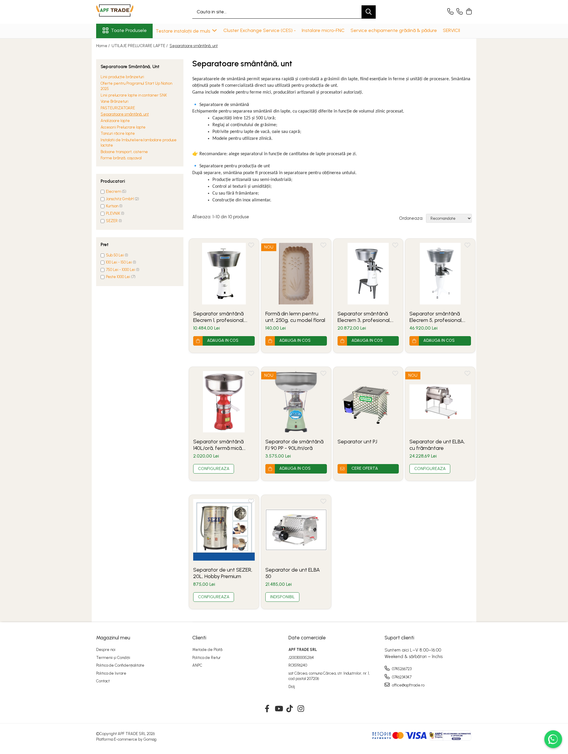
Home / (103, 45)
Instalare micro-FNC (323, 30)
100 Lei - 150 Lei (119, 262)
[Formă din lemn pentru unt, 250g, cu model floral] (296, 273)
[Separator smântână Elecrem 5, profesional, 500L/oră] (440, 273)
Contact (103, 681)
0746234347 (401, 677)
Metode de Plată (207, 649)
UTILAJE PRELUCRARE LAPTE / (140, 45)
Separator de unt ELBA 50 (292, 573)
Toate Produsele (129, 30)
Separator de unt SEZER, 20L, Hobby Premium (222, 573)
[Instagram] (301, 709)
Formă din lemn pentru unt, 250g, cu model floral (295, 316)
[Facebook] (267, 709)
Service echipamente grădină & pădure (394, 30)
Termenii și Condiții (113, 657)
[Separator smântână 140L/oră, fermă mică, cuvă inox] (224, 402)
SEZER (112, 221)
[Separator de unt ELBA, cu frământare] (440, 402)
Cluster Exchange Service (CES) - (259, 30)
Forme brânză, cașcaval (121, 158)
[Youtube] (278, 709)
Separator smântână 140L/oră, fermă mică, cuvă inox (218, 444)
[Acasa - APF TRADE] (125, 11)
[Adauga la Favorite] (251, 246)
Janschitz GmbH (120, 199)
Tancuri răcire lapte (118, 133)
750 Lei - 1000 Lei (120, 269)
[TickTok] (290, 709)
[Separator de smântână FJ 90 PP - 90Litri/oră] (296, 402)
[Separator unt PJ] (368, 402)
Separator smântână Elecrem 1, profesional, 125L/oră (219, 316)
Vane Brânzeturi (114, 102)
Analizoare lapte (115, 120)
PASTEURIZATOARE (118, 108)
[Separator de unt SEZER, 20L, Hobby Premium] (224, 530)
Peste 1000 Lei (118, 277)
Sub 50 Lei (115, 255)
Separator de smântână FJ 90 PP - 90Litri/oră (294, 444)
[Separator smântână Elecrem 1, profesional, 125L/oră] (224, 273)
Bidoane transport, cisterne (124, 152)
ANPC (197, 665)
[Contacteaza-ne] (450, 11)
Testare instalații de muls (183, 31)
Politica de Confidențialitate (120, 665)
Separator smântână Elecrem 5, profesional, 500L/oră (436, 316)
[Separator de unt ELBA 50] (296, 530)
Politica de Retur (206, 657)
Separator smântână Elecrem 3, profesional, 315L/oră (364, 316)
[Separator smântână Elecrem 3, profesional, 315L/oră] (368, 273)
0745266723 (401, 669)
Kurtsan (112, 206)
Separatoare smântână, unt (125, 114)
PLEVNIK (113, 213)
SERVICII (451, 30)
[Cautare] (369, 12)
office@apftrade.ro (408, 685)
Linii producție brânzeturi (122, 77)
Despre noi (105, 649)
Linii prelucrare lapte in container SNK (134, 95)
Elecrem (113, 192)
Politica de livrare (111, 673)
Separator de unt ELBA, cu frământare (437, 444)
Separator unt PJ (357, 441)
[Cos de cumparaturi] (469, 11)
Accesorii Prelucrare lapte (123, 127)
